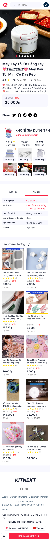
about (5, 496)
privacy (31, 504)
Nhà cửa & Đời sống (36, 205)
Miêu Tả (13, 192)
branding (22, 496)
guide (4, 509)
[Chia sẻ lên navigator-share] (35, 115)
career (13, 496)
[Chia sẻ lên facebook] (19, 115)
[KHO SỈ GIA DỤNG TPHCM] (4, 536)
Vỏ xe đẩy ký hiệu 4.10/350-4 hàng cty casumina (12, 406)
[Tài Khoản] (46, 4)
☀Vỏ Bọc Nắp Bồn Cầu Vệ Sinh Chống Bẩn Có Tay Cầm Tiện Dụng (13, 319)
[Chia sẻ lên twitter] (14, 115)
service (20, 501)
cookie (40, 504)
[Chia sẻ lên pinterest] (25, 115)
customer (34, 496)
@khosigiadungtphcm (26, 135)
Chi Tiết (37, 192)
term (23, 504)
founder (29, 501)
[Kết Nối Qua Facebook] (22, 489)
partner (44, 496)
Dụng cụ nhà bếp (36, 208)
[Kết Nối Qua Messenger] (26, 489)
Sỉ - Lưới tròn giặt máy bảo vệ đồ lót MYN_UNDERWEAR (12, 449)
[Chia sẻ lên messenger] (30, 115)
